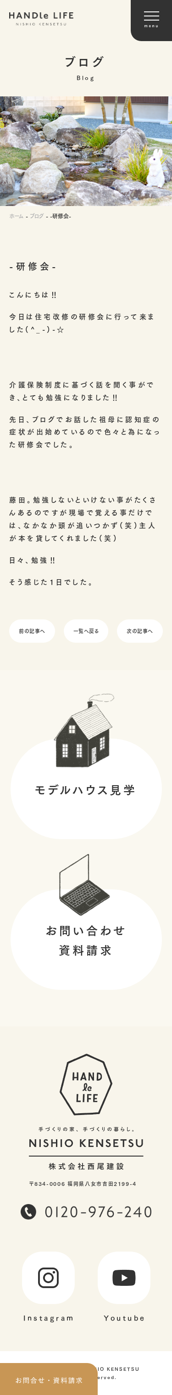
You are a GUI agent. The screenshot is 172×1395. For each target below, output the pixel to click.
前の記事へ (32, 630)
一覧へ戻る (86, 630)
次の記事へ (140, 630)
